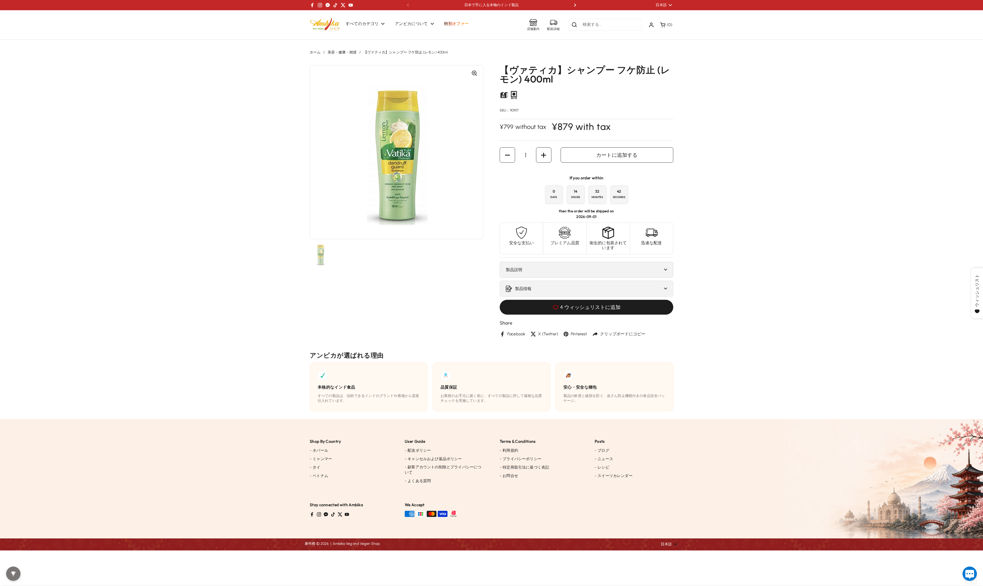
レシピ (602, 467)
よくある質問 (418, 481)
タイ (315, 467)
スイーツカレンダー (614, 475)
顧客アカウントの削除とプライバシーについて (443, 470)
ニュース (604, 459)
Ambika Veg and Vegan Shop (356, 543)
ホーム (315, 52)
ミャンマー (321, 459)
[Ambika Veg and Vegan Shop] (325, 24)
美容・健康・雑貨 (342, 52)
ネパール (319, 450)
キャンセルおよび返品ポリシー (433, 459)
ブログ (602, 450)
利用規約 (509, 450)
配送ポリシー (418, 450)
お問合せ (509, 475)
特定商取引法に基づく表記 (524, 467)
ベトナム (319, 475)
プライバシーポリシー (520, 459)
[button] (666, 24)
